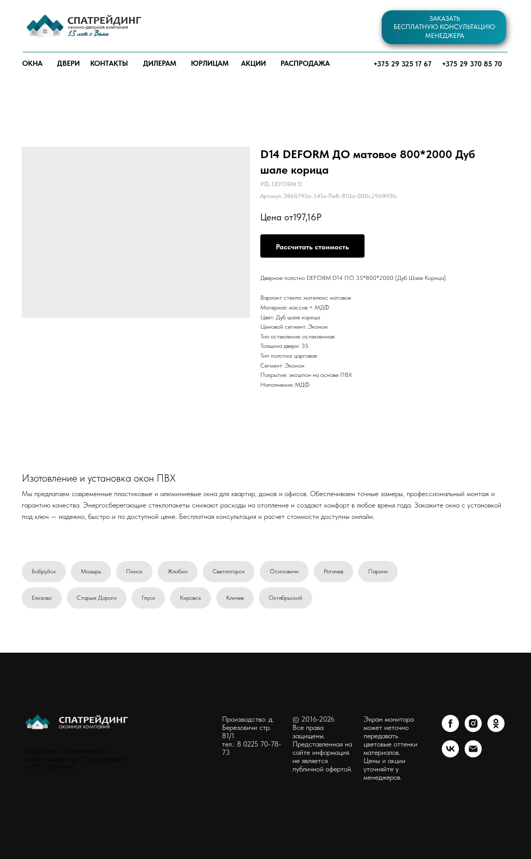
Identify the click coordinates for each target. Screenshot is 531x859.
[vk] (450, 754)
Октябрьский (285, 597)
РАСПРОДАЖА (305, 63)
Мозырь (91, 571)
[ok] (496, 729)
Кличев (235, 597)
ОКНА (32, 63)
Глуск (148, 597)
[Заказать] (312, 246)
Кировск (190, 597)
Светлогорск (229, 571)
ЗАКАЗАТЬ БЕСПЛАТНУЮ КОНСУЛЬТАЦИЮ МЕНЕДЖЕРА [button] (444, 27)
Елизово (42, 597)
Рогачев (333, 571)
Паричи (378, 571)
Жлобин (177, 571)
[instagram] (473, 729)
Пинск (134, 571)
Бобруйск (44, 571)
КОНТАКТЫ (109, 63)
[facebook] (450, 729)
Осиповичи (284, 571)
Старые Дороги (97, 597)
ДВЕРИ (68, 63)
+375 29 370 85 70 (472, 64)
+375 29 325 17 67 (402, 64)
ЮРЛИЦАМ (210, 63)
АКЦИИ (253, 63)
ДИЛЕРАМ (159, 63)
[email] (473, 754)
